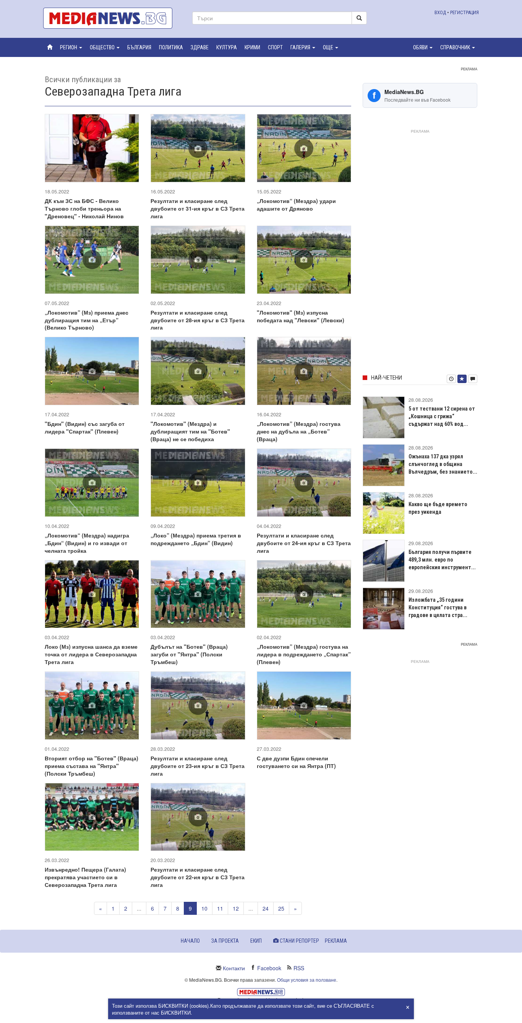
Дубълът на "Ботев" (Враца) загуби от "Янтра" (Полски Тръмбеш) (189, 654)
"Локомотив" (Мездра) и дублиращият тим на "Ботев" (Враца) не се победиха (190, 431)
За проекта (225, 941)
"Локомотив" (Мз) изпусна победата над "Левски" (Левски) (300, 316)
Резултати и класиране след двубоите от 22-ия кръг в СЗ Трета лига (198, 876)
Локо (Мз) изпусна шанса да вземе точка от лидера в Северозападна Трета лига (91, 654)
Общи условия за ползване (306, 979)
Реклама (336, 941)
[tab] (451, 379)
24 (266, 908)
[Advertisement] (420, 250)
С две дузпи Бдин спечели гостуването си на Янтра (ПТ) (296, 762)
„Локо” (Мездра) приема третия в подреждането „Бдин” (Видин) (196, 539)
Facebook (269, 968)
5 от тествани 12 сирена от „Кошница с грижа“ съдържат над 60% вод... (442, 416)
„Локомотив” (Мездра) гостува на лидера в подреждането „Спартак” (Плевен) (304, 654)
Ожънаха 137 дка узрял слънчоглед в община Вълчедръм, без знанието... (443, 464)
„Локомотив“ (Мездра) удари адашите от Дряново (296, 204)
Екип (256, 941)
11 (220, 908)
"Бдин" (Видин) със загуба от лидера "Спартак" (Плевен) (85, 427)
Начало (190, 941)
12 (236, 908)
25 (281, 908)
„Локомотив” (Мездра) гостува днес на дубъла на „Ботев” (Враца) (298, 431)
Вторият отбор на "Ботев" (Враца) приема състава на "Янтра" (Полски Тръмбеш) (91, 765)
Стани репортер (299, 941)
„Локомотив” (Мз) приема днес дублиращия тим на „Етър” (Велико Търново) (86, 320)
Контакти (234, 968)
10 (204, 908)
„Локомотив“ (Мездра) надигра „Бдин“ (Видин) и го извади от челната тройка (87, 542)
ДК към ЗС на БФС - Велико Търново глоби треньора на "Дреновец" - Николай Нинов (84, 208)
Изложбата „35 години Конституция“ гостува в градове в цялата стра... (438, 607)
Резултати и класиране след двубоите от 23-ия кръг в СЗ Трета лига (198, 765)
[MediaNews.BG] (112, 18)
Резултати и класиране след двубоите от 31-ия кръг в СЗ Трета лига (198, 208)
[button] (71, 47)
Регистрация (464, 12)
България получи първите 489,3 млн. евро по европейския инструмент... (442, 559)
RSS (298, 968)
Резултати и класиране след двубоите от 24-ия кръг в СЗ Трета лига (304, 542)
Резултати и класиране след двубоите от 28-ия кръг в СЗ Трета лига (198, 320)
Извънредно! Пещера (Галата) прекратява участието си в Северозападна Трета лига (85, 876)
